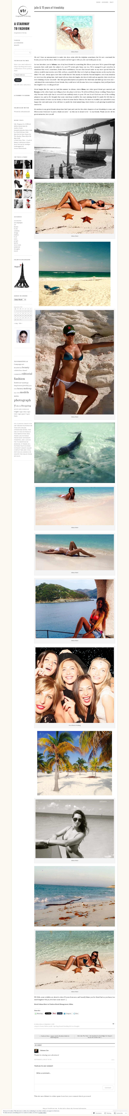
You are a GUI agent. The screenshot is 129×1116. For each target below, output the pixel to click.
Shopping (26, 406)
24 (23, 317)
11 (25, 313)
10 (23, 313)
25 (25, 317)
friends (61, 1026)
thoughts (76, 1026)
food (15, 237)
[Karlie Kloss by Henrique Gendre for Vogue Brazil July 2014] (18, 164)
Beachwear (18, 368)
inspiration (18, 385)
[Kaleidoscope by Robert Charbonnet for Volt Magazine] (27, 184)
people (50, 1026)
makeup (28, 388)
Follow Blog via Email (21, 60)
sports (16, 243)
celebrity (17, 231)
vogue (16, 412)
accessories (105, 2)
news (15, 239)
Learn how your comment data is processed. (76, 1096)
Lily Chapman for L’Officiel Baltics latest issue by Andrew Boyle (22, 126)
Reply (113, 1059)
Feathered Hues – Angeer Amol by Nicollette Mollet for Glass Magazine (54, 1036)
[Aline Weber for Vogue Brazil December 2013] (27, 204)
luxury (20, 388)
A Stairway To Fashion (21, 26)
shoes (18, 406)
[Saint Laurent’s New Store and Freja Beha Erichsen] (27, 164)
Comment (108, 1088)
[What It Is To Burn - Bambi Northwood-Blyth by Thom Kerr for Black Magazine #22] (18, 194)
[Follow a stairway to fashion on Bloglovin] (21, 287)
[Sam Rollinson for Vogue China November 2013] (27, 194)
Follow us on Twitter (21, 108)
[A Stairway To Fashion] (23, 20)
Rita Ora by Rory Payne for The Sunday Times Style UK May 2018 (22, 136)
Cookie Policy (42, 1112)
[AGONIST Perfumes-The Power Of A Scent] (27, 174)
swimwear (17, 247)
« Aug (16, 323)
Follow (18, 80)
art (15, 224)
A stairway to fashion (22, 95)
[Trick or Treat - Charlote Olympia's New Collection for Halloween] (18, 184)
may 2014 (17, 392)
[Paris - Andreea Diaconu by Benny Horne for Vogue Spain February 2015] (18, 204)
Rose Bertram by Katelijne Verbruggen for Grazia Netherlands (22, 146)
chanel (24, 370)
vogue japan (21, 414)
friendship (66, 1026)
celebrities (18, 370)
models (24, 392)
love (73, 1026)
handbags (25, 382)
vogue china (22, 411)
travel (16, 251)
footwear (17, 383)
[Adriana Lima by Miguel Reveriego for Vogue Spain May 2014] (18, 174)
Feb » (20, 323)
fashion (46, 1026)
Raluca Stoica (39, 1024)
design (16, 233)
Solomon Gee (44, 1050)
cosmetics (17, 374)
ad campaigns (18, 222)
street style (17, 245)
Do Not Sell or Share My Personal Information (72, 1108)
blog (57, 1026)
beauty (111, 2)
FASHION (98, 2)
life (70, 1026)
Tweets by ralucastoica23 (22, 111)
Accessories (20, 361)
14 (15, 315)
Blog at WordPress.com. (50, 1108)
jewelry (26, 385)
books (16, 229)
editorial (27, 373)
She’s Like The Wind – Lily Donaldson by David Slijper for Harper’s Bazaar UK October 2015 (95, 1036)
